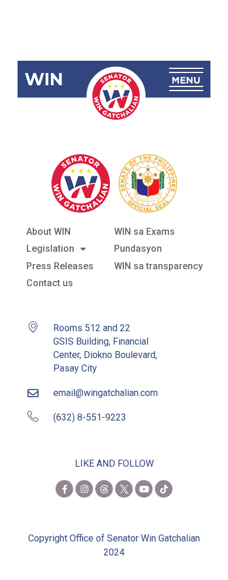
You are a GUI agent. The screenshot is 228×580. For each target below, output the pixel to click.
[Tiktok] (163, 489)
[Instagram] (84, 489)
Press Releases (60, 266)
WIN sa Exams (144, 231)
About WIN (48, 231)
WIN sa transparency (158, 266)
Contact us (49, 283)
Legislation (50, 248)
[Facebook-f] (64, 489)
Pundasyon (138, 248)
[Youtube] (144, 489)
